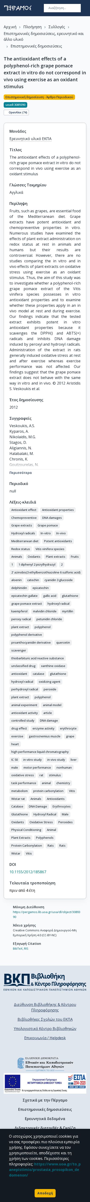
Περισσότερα (20, 472)
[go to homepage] (18, 8)
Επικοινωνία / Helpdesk (45, 1037)
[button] (23, 510)
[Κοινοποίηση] (84, 106)
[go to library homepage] (45, 982)
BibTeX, (18, 948)
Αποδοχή (45, 1193)
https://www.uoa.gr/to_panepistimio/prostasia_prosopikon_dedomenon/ (45, 1169)
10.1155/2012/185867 (27, 871)
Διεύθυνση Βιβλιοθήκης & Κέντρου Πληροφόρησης (45, 1007)
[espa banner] (45, 1083)
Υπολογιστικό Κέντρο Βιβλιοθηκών (45, 1028)
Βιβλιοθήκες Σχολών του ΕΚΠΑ (45, 1019)
